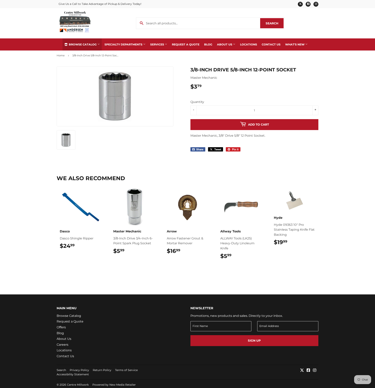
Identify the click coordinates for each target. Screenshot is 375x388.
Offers (61, 327)
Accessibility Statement (73, 374)
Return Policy (102, 370)
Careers (62, 344)
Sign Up (254, 340)
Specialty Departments (123, 44)
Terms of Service (126, 370)
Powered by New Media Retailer (114, 384)
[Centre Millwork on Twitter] (302, 370)
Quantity (197, 102)
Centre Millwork (78, 384)
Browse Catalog (82, 44)
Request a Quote (185, 44)
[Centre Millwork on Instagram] (314, 370)
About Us (225, 44)
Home (61, 55)
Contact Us (271, 44)
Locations (248, 44)
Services (157, 44)
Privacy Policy (79, 370)
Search (275, 23)
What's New (295, 44)
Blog (208, 44)
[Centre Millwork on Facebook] (308, 370)
